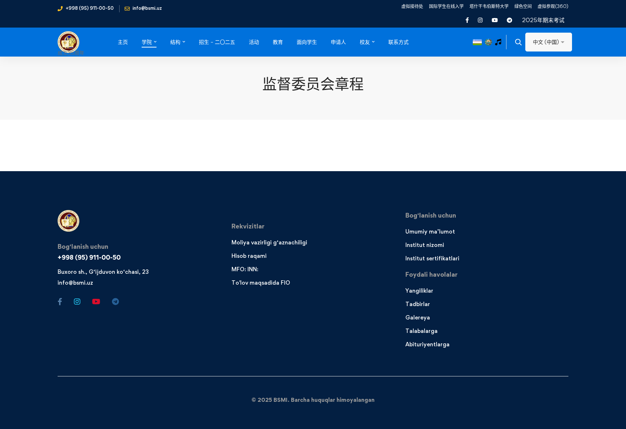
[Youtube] (96, 301)
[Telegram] (115, 301)
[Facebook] (60, 301)
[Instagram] (77, 301)
